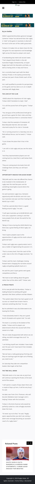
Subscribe (22, 2)
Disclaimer (28, 481)
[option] (17, 458)
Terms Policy (19, 481)
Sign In (14, 2)
